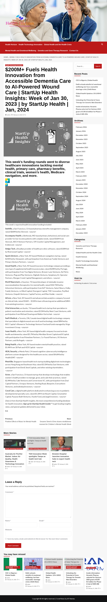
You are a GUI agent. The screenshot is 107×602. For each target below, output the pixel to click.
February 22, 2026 (52, 581)
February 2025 (81, 176)
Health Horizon (11, 44)
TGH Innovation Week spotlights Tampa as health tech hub (38, 456)
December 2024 (82, 184)
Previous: (20, 420)
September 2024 (82, 196)
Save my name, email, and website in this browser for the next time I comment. (37, 539)
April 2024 (79, 217)
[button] (102, 44)
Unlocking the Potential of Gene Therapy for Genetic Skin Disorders (89, 101)
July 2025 (79, 155)
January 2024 (81, 229)
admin (9, 115)
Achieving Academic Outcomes (85, 283)
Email (41, 521)
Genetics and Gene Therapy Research (53, 50)
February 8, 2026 (63, 464)
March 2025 (80, 172)
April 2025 (79, 168)
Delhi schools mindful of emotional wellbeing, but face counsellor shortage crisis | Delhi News (88, 86)
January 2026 (81, 131)
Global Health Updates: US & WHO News (88, 94)
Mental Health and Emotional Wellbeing (20, 50)
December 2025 (82, 135)
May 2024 (79, 213)
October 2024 (81, 192)
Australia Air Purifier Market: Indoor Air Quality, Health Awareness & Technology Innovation (14, 459)
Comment (9, 492)
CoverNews (60, 599)
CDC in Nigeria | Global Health (87, 80)
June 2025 (79, 160)
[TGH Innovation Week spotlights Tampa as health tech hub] (38, 444)
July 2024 (79, 204)
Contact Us (73, 50)
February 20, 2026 (17, 466)
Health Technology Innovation (30, 44)
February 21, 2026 (72, 584)
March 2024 (80, 221)
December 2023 (82, 233)
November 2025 (82, 139)
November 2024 (82, 188)
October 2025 (81, 143)
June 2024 (79, 208)
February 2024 (81, 225)
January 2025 (81, 180)
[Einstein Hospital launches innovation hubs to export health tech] (62, 444)
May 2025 (79, 164)
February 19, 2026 (40, 461)
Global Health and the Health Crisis (58, 44)
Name (8, 521)
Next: (55, 421)
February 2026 (81, 127)
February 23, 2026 (11, 579)
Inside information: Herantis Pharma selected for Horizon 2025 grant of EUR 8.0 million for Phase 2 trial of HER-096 (88, 110)
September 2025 (82, 147)
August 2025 (80, 151)
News (78, 272)
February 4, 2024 (18, 115)
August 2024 (80, 200)
